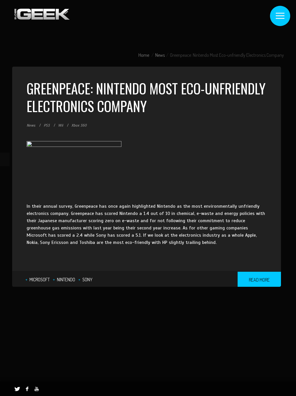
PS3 (47, 125)
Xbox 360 (79, 125)
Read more (259, 280)
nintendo (66, 279)
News (160, 55)
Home (143, 55)
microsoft (39, 279)
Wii (60, 125)
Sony (87, 279)
